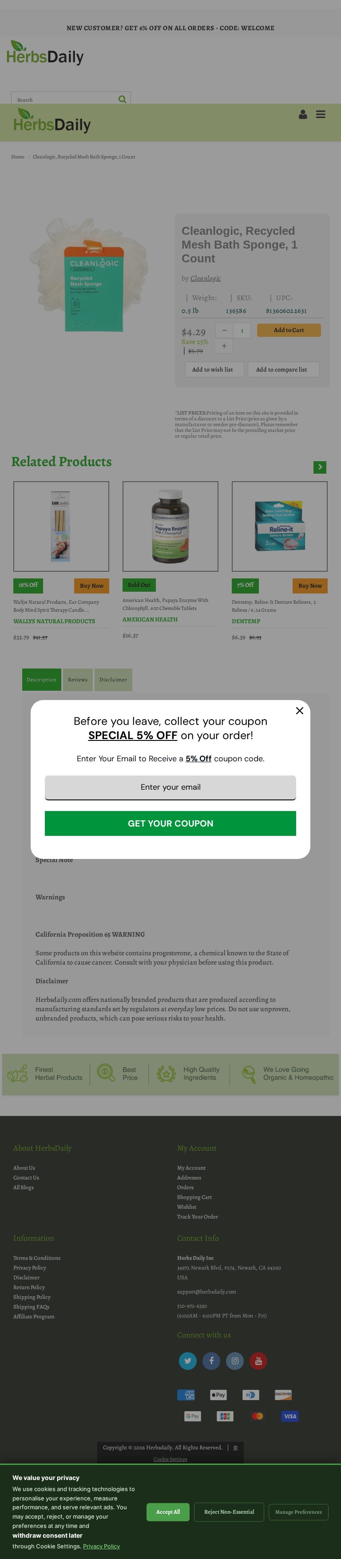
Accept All (168, 1511)
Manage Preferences (298, 1511)
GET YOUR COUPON (171, 823)
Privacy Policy (101, 1546)
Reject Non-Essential (229, 1511)
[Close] (299, 710)
